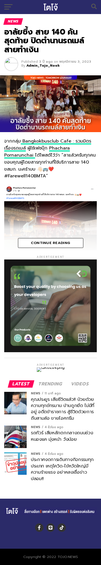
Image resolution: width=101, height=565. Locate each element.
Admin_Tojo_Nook (43, 65)
